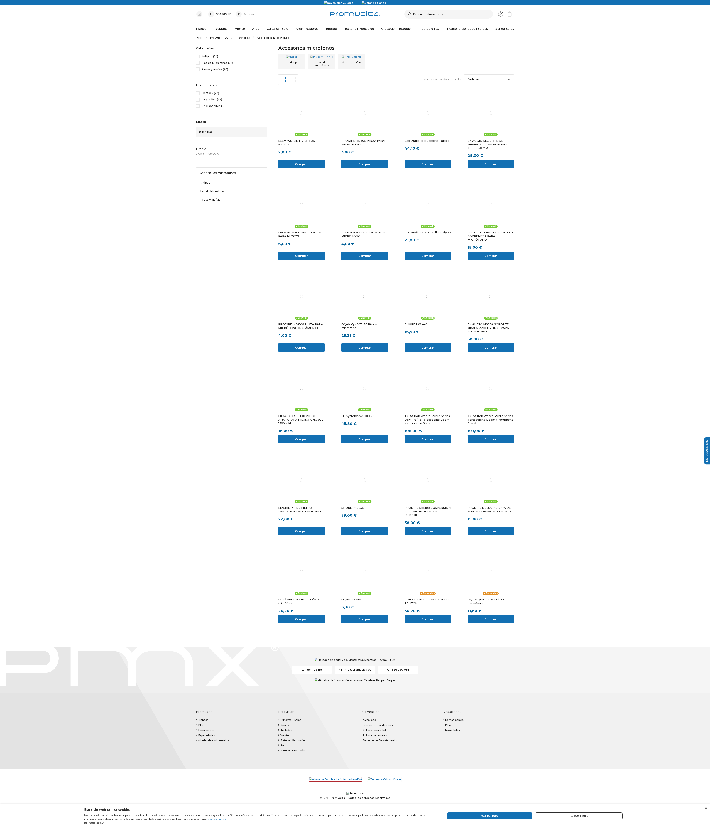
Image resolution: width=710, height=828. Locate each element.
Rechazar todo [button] (579, 815)
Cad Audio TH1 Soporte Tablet (427, 140)
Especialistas (206, 735)
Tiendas (203, 719)
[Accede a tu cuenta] (500, 14)
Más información (217, 818)
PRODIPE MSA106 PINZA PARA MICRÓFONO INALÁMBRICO (300, 326)
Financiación (206, 729)
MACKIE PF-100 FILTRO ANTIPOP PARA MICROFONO (299, 509)
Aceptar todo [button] (490, 815)
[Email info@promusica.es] (200, 14)
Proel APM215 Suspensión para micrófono (300, 601)
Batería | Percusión (292, 750)
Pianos (284, 724)
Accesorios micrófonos (218, 173)
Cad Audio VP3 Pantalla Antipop (428, 232)
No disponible (213, 106)
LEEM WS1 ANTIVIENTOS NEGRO (296, 142)
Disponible (211, 99)
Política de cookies (375, 735)
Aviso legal (369, 719)
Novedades (452, 729)
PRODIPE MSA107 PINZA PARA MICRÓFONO (363, 234)
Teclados (286, 729)
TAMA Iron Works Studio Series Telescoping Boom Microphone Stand (490, 419)
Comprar (301, 164)
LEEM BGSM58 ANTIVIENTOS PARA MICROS (299, 234)
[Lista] (293, 80)
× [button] (705, 808)
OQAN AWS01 (351, 599)
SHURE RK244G (416, 324)
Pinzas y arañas (351, 62)
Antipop (292, 62)
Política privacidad (374, 729)
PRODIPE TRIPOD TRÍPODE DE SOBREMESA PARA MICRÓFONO (490, 236)
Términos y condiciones (378, 724)
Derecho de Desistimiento (380, 740)
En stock (210, 93)
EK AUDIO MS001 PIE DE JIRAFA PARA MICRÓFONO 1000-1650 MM (487, 144)
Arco (283, 745)
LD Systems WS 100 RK (358, 416)
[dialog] (355, 816)
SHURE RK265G (352, 507)
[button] (259, 823)
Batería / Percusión (292, 740)
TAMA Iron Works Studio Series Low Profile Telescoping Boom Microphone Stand (427, 419)
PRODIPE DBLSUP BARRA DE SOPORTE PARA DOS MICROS (489, 509)
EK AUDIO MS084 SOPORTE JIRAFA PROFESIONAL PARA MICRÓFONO (488, 327)
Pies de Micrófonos (321, 64)
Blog (201, 724)
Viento (284, 735)
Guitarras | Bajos (290, 719)
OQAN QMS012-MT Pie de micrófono (486, 601)
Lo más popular (454, 719)
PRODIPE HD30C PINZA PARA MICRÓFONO (363, 142)
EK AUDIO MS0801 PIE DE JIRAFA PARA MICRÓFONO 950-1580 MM (301, 419)
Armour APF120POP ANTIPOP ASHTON (427, 601)
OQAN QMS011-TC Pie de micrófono (359, 326)
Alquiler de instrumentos (213, 740)
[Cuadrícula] (283, 80)
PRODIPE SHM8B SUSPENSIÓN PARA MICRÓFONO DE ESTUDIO (428, 511)
